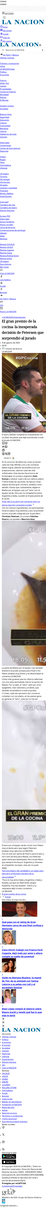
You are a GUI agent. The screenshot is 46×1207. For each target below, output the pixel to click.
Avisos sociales (6, 224)
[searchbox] (22, 50)
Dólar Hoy (4, 83)
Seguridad (4, 117)
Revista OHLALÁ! (7, 244)
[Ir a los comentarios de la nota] (6, 443)
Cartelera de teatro (8, 207)
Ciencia (3, 131)
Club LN (6, 37)
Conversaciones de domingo (12, 230)
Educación (4, 120)
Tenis (2, 162)
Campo (3, 86)
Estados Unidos (7, 106)
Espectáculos (19, 317)
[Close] (3, 1019)
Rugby (3, 159)
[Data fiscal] (3, 1202)
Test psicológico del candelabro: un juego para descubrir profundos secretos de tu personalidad (22, 873)
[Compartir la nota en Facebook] (3, 453)
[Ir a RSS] (3, 1150)
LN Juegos (4, 173)
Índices (3, 97)
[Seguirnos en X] (3, 1135)
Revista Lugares (7, 250)
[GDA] (9, 1194)
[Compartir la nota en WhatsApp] (6, 446)
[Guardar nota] (3, 443)
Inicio (5, 27)
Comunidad (5, 125)
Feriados (4, 185)
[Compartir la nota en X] (6, 453)
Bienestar (4, 128)
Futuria (3, 80)
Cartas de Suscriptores (10, 148)
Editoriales (4, 142)
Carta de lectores (7, 227)
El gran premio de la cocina (14, 894)
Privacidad (17, 1186)
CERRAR (3, 1)
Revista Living (6, 253)
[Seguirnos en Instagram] (3, 1142)
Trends (8, 897)
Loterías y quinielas (8, 188)
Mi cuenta (7, 41)
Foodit (5, 34)
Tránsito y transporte (9, 63)
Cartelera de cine (7, 205)
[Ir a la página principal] (23, 23)
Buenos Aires (6, 114)
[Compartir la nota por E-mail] (9, 453)
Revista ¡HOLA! (6, 247)
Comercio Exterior (8, 91)
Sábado (3, 233)
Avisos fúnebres (7, 222)
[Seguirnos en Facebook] (3, 1128)
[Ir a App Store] (9, 1163)
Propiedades (5, 89)
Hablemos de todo (8, 134)
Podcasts (4, 190)
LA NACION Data (7, 69)
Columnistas (5, 145)
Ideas (2, 236)
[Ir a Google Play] (9, 1158)
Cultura (3, 123)
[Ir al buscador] (4, 17)
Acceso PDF (5, 216)
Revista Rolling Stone (9, 255)
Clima (2, 66)
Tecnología (5, 179)
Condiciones (7, 1186)
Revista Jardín (6, 258)
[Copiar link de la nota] (3, 450)
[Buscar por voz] (42, 50)
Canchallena (5, 165)
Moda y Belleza (6, 193)
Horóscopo (5, 182)
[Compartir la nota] (3, 446)
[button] (23, 178)
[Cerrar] (40, 45)
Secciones (7, 30)
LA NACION (7, 317)
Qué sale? (4, 202)
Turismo (3, 176)
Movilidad (4, 94)
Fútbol (3, 157)
